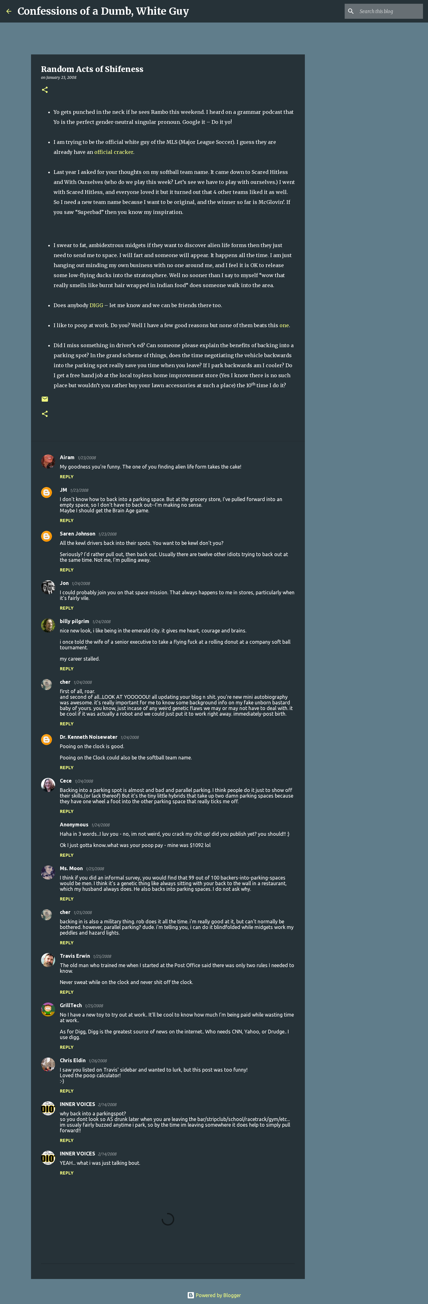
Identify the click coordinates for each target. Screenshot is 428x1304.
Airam (67, 457)
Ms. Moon (71, 868)
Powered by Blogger (218, 1295)
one (284, 325)
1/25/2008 (94, 868)
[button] (45, 90)
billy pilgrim (74, 621)
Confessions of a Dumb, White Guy (103, 11)
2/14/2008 (107, 1104)
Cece (66, 781)
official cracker (113, 152)
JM (63, 490)
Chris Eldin (73, 1060)
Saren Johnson (77, 533)
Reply (67, 476)
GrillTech (71, 1005)
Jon (64, 583)
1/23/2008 (86, 457)
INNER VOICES (77, 1104)
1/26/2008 (97, 1060)
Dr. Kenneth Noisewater (88, 737)
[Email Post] (45, 401)
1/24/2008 (80, 583)
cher (65, 682)
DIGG (96, 305)
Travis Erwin (75, 956)
